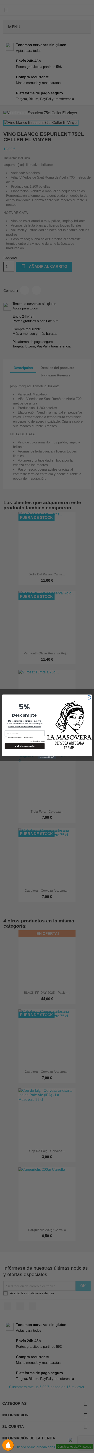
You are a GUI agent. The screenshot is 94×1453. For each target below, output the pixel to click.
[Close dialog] (89, 697)
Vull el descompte (24, 745)
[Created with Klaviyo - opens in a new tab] (47, 757)
